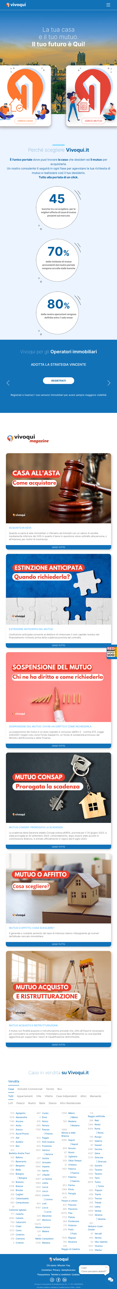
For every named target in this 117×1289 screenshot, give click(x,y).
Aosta (18, 1125)
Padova (72, 1168)
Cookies (76, 1274)
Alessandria (21, 1117)
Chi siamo (51, 1265)
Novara (72, 1148)
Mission (61, 1265)
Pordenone (73, 1221)
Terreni (50, 1088)
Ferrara (45, 1125)
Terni (97, 1178)
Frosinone (47, 1146)
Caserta (19, 1214)
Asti (17, 1137)
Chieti (18, 1226)
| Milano (73, 1117)
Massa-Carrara (42, 1227)
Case (11, 1088)
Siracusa (99, 1157)
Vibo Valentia (101, 1241)
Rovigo (98, 1137)
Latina (45, 1183)
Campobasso (22, 1202)
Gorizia (45, 1158)
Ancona (19, 1121)
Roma (97, 1128)
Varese (98, 1210)
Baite (42, 1103)
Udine (97, 1206)
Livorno (45, 1195)
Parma (71, 1185)
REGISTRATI (58, 380)
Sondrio (98, 1165)
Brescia (19, 1186)
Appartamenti (25, 1096)
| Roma (99, 1132)
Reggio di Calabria (71, 1249)
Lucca (45, 1207)
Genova (46, 1150)
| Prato (72, 1233)
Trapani (98, 1190)
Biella (18, 1169)
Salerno (98, 1141)
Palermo (72, 1177)
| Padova (73, 1173)
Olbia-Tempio (75, 1160)
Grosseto (46, 1162)
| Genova (47, 1154)
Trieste (98, 1202)
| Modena (74, 1125)
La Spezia (47, 1178)
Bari (18, 1146)
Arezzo (19, 1129)
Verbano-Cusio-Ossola (95, 1228)
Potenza (72, 1225)
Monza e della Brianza (68, 1134)
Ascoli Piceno (22, 1133)
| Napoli (73, 1144)
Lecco (45, 1191)
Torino (98, 1182)
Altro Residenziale (70, 1103)
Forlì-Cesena (48, 1142)
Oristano (72, 1164)
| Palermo (74, 1181)
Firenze (45, 1129)
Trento (98, 1194)
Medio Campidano (44, 1238)
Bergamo (20, 1165)
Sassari (98, 1145)
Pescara (72, 1205)
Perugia (72, 1193)
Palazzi (20, 1103)
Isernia (45, 1170)
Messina (46, 1242)
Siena (97, 1153)
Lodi (44, 1203)
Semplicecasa (68, 1270)
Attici (83, 1096)
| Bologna (21, 1178)
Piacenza (72, 1209)
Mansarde (95, 1096)
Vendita (13, 1081)
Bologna (20, 1173)
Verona (98, 1237)
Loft (10, 1103)
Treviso (98, 1198)
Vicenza (99, 1246)
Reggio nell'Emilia (96, 1116)
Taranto (98, 1169)
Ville (38, 1096)
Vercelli (98, 1233)
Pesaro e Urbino (69, 1200)
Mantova (46, 1220)
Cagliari (19, 1194)
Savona (98, 1149)
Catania (19, 1218)
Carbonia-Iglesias (17, 1210)
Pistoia (71, 1217)
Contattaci (46, 1270)
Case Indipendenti (66, 1096)
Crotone (20, 1242)
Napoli (71, 1140)
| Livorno (47, 1199)
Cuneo (45, 1113)
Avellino (19, 1142)
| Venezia (100, 1219)
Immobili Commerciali (30, 1088)
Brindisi (19, 1190)
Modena (72, 1121)
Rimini (97, 1124)
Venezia (98, 1215)
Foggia (45, 1137)
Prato (71, 1229)
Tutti (10, 1096)
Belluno (19, 1157)
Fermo (45, 1121)
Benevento (21, 1161)
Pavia (71, 1189)
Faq (68, 1265)
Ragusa (72, 1237)
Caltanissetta (22, 1198)
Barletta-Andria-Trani (19, 1153)
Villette (49, 1096)
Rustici (32, 1103)
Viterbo (98, 1250)
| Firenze (47, 1133)
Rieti (97, 1120)
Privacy (56, 1270)
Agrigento (20, 1113)
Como (18, 1230)
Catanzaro (21, 1222)
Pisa (70, 1213)
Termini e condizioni (61, 1274)
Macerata (46, 1215)
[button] (8, 383)
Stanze (53, 1103)
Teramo (98, 1173)
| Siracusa (100, 1161)
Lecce (45, 1187)
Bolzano (20, 1182)
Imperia (46, 1166)
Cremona (20, 1238)
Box (59, 1088)
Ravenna (72, 1241)
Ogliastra (72, 1156)
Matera (45, 1231)
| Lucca (46, 1211)
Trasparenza (43, 1274)
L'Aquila (46, 1174)
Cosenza (20, 1234)
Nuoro (71, 1152)
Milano (71, 1113)
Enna (44, 1117)
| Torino (99, 1186)
